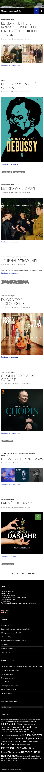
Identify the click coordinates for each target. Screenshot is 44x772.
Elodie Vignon (7, 280)
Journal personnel (19, 260)
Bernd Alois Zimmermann (7, 721)
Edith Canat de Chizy (11, 724)
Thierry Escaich (38, 758)
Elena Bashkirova (29, 724)
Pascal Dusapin (5, 738)
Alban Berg (4, 719)
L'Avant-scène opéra (7, 591)
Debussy (33, 721)
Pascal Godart (7, 440)
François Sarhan (5, 729)
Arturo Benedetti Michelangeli (24, 719)
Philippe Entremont (32, 738)
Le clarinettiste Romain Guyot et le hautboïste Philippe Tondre (19, 29)
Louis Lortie (5, 735)
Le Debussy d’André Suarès (19, 86)
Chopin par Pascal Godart (18, 377)
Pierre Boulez (10, 748)
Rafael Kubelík (6, 593)
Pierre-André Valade (25, 744)
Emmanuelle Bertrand (21, 727)
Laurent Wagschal (31, 732)
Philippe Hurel (19, 741)
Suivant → (32, 573)
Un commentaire (19, 265)
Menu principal (41, 11)
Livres (3, 80)
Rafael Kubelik (31, 752)
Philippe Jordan (32, 741)
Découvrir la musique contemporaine (15, 453)
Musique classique (8, 19)
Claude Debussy (19, 172)
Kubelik (23, 732)
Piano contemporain (8, 599)
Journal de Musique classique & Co (13, 257)
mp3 (20, 735)
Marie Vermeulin (8, 564)
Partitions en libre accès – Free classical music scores (18, 603)
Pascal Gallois (23, 283)
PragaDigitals (5, 601)
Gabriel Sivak (14, 729)
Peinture (4, 652)
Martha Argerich (13, 735)
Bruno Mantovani (20, 721)
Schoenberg (34, 755)
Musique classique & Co (11, 11)
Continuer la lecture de (10, 65)
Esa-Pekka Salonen (21, 280)
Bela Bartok (36, 719)
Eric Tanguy (35, 727)
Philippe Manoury (10, 744)
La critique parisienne (8, 595)
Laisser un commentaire (22, 39)
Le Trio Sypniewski (18, 188)
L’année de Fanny (16, 503)
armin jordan (11, 719)
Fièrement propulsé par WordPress (11, 769)
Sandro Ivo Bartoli (23, 756)
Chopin (28, 721)
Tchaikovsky (30, 758)
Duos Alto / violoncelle (13, 301)
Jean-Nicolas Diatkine (11, 731)
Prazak (18, 752)
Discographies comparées (9, 633)
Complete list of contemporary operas (13, 597)
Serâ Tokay (4, 758)
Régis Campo (9, 755)
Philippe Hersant (6, 741)
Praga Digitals (8, 752)
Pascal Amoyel (32, 735)
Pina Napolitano (27, 748)
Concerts (4, 625)
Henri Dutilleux (24, 729)
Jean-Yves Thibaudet (9, 283)
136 (23, 573)
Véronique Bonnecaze (9, 760)
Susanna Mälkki (12, 758)
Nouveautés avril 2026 (22, 459)
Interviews (4, 637)
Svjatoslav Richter (22, 758)
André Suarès (7, 172)
